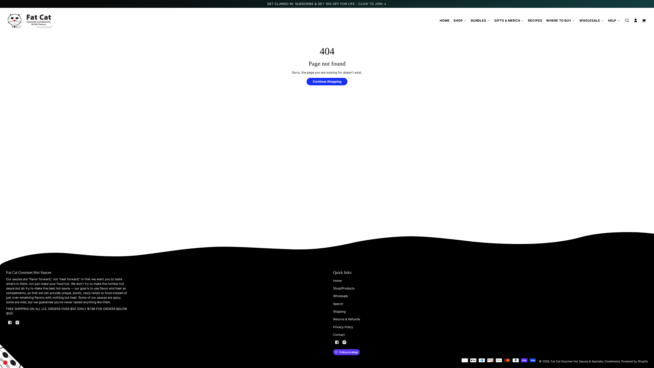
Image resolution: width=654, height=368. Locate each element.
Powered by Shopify (634, 361)
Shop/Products (344, 288)
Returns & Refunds (346, 319)
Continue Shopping (327, 81)
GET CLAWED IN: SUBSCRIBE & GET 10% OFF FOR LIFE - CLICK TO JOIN (325, 4)
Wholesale (340, 296)
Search (338, 304)
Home (337, 280)
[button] (627, 20)
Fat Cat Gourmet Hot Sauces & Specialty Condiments (585, 361)
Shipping (339, 311)
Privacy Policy (343, 327)
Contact (339, 334)
